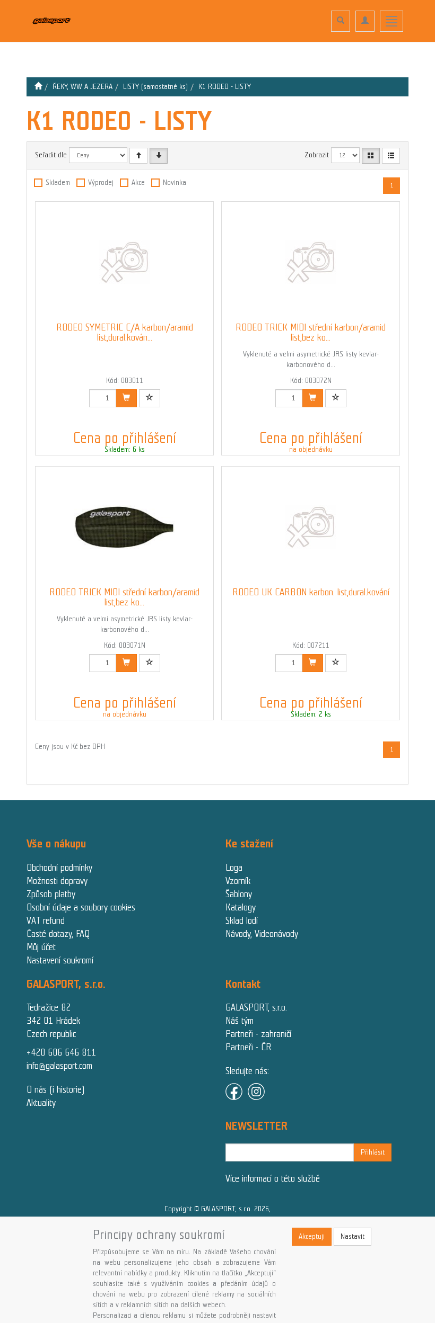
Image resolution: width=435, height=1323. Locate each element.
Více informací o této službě (272, 1178)
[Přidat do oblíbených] (149, 398)
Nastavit (352, 1236)
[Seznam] (391, 156)
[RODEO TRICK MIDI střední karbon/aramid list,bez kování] (310, 262)
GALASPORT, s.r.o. (256, 1007)
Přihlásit (373, 1152)
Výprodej (101, 182)
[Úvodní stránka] (38, 87)
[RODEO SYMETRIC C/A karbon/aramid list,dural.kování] (124, 262)
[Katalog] (371, 156)
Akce (138, 182)
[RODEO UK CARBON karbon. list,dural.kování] (310, 527)
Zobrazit (316, 155)
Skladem (58, 182)
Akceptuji (312, 1236)
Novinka (174, 182)
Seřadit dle (51, 155)
